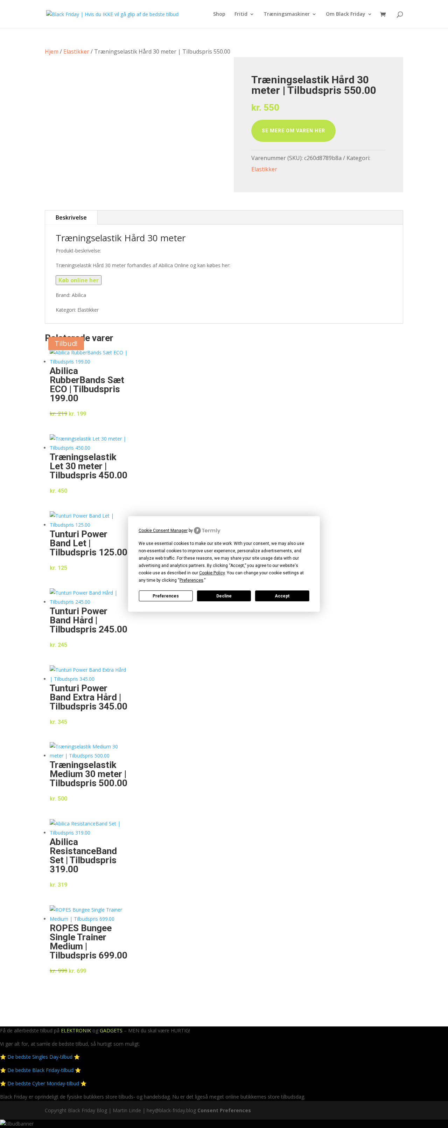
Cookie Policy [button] (212, 572)
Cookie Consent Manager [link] (163, 530)
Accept (282, 596)
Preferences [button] (191, 580)
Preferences (166, 596)
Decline (224, 596)
